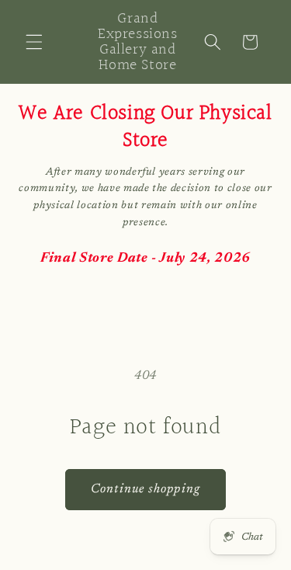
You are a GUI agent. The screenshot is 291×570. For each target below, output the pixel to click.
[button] (34, 42)
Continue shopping (145, 489)
